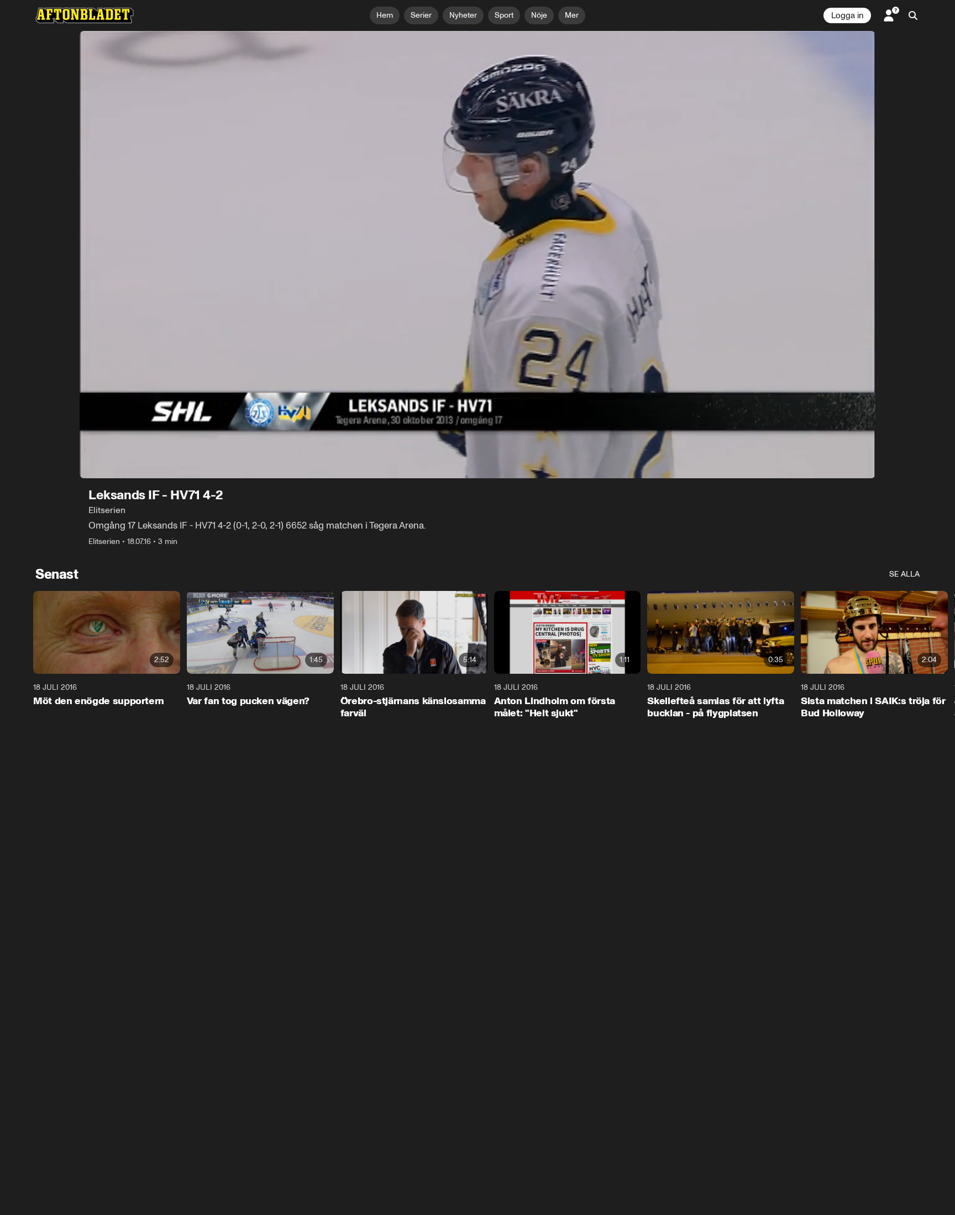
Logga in (847, 15)
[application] (477, 254)
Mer (572, 15)
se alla (904, 574)
